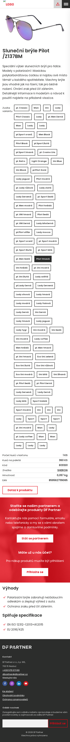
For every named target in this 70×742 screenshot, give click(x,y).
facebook (4, 683)
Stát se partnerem (35, 538)
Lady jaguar (23, 178)
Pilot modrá (43, 178)
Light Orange (39, 161)
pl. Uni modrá (41, 267)
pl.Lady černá (23, 285)
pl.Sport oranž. (24, 134)
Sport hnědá (40, 401)
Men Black (44, 134)
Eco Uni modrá (24, 374)
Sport (31, 418)
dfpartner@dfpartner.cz (15, 674)
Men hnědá (22, 347)
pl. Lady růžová (24, 187)
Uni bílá (43, 374)
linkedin (18, 683)
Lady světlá (41, 276)
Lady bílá (21, 401)
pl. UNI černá (23, 223)
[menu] (66, 4)
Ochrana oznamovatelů (15, 699)
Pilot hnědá (45, 205)
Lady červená (23, 196)
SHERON (62, 470)
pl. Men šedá (23, 258)
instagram (11, 683)
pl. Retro (20, 161)
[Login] (58, 4)
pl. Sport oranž (24, 241)
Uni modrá (39, 330)
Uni (47, 107)
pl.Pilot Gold (39, 170)
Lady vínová (23, 294)
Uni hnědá (22, 267)
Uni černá (40, 312)
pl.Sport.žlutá (41, 143)
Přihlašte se (35, 572)
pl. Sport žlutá (24, 250)
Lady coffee (41, 338)
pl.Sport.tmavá (24, 152)
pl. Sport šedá (45, 196)
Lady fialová (43, 303)
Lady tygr (21, 330)
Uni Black (21, 170)
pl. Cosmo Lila (47, 152)
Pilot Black (22, 143)
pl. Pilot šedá (23, 383)
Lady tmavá (43, 294)
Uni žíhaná (59, 374)
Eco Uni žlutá (23, 365)
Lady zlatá (45, 187)
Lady (58, 107)
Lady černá (22, 312)
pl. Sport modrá (48, 241)
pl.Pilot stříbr (23, 232)
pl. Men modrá (24, 205)
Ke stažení (7, 691)
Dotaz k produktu (20, 490)
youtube (25, 683)
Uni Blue (57, 161)
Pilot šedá (43, 214)
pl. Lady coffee (24, 436)
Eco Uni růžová (44, 365)
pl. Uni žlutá (22, 276)
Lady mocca (43, 232)
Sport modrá (23, 409)
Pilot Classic (23, 116)
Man (36, 107)
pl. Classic (21, 107)
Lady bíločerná (44, 223)
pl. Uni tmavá (23, 356)
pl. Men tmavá (43, 347)
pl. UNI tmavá (23, 214)
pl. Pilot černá (44, 383)
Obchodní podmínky (13, 695)
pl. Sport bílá (45, 250)
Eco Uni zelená (45, 356)
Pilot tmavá (43, 258)
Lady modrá (23, 303)
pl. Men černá (55, 116)
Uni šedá (56, 330)
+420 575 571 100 (11, 670)
